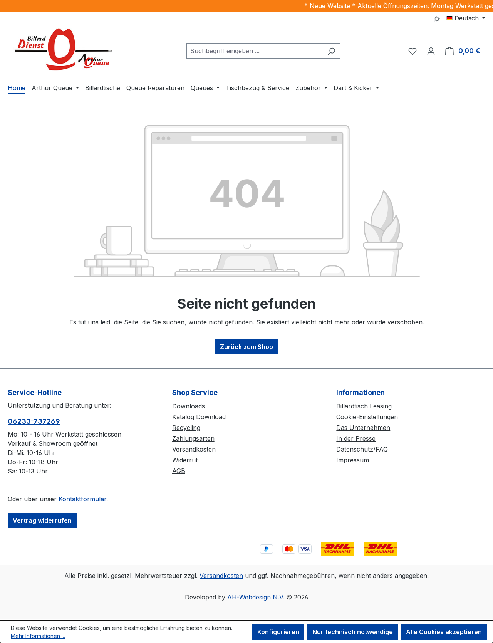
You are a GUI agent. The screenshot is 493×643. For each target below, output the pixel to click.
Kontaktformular (82, 499)
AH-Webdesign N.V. (255, 597)
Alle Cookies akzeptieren (444, 632)
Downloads (188, 406)
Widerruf (185, 460)
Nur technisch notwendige (352, 632)
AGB (178, 471)
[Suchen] (331, 51)
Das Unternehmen (363, 427)
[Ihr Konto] (431, 51)
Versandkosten (194, 449)
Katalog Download (199, 417)
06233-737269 (34, 421)
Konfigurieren (278, 632)
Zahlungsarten (193, 438)
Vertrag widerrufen (42, 520)
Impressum (352, 460)
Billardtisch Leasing (364, 406)
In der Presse (356, 438)
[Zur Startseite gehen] (65, 49)
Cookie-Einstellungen (367, 417)
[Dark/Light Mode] (437, 18)
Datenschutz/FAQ (362, 449)
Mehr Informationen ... (38, 636)
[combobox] (254, 51)
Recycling (186, 427)
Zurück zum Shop (246, 347)
